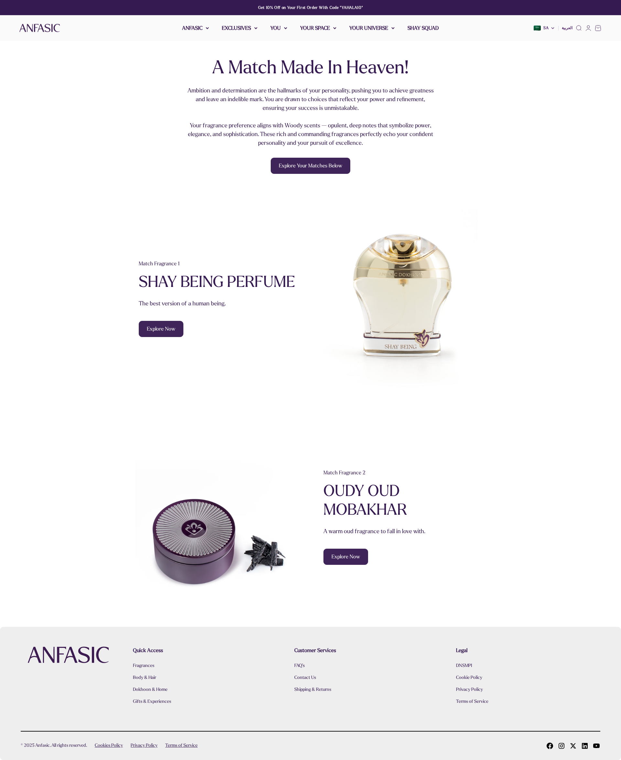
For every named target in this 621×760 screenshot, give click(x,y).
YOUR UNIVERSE (368, 28)
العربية (567, 28)
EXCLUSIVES (236, 28)
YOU (275, 28)
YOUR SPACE (315, 28)
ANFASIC (192, 28)
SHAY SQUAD (423, 28)
